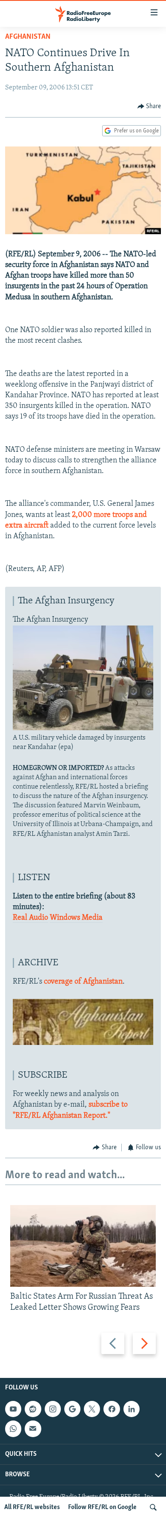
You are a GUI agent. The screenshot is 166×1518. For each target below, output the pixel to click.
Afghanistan (28, 37)
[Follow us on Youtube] (13, 1409)
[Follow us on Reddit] (33, 1409)
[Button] (149, 106)
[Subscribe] (33, 1428)
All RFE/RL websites (32, 1507)
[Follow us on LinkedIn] (131, 1409)
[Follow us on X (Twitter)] (92, 1409)
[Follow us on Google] (72, 1409)
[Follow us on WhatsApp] (13, 1428)
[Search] (153, 1507)
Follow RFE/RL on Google (102, 1507)
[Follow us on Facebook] (111, 1409)
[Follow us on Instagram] (53, 1409)
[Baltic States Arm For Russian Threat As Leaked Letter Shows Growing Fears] (83, 1246)
